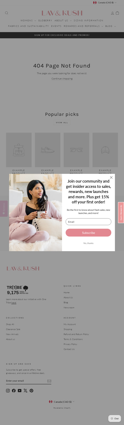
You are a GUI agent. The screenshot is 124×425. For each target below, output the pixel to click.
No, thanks (88, 243)
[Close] (111, 177)
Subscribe (88, 232)
